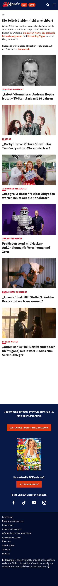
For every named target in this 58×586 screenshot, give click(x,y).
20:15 (32, 5)
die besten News (32, 32)
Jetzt (24, 5)
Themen (6, 549)
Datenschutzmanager (12, 529)
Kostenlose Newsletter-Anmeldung (29, 427)
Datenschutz (7, 525)
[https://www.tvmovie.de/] (11, 4)
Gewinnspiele (8, 545)
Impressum (7, 517)
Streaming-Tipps (36, 36)
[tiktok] (24, 503)
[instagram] (44, 503)
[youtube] (34, 503)
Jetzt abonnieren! (29, 484)
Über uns (6, 541)
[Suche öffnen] (47, 5)
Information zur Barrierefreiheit (16, 533)
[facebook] (14, 503)
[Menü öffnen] (54, 5)
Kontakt (5, 553)
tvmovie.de (24, 49)
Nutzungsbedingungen (12, 521)
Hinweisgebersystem (11, 537)
